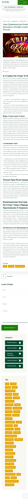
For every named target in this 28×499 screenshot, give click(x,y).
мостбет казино (9, 484)
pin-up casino (9, 470)
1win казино (16, 415)
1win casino (16, 397)
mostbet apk (8, 432)
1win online (8, 408)
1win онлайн (8, 418)
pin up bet (14, 477)
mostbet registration (10, 467)
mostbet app (17, 432)
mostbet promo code (10, 460)
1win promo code (17, 408)
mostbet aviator (9, 439)
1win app (15, 387)
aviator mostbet (9, 429)
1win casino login (9, 401)
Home (5, 7)
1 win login (13, 383)
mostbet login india (10, 453)
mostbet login (9, 449)
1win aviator (8, 394)
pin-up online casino (10, 474)
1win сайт (19, 422)
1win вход (11, 266)
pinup (18, 474)
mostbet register (9, 463)
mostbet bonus (19, 439)
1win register (8, 411)
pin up (7, 477)
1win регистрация (20, 266)
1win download (9, 404)
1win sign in (16, 411)
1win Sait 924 (20, 7)
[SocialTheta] (5, 2)
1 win (5, 266)
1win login (17, 404)
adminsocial (15, 21)
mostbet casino (9, 443)
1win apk (8, 387)
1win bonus (8, 397)
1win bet (15, 394)
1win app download (10, 390)
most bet (17, 429)
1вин (16, 425)
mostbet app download (11, 436)
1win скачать (9, 425)
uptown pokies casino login (12, 481)
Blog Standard (11, 7)
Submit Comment (9, 327)
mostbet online (9, 456)
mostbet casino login (10, 446)
